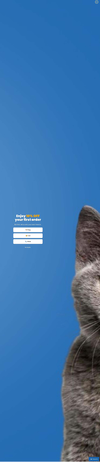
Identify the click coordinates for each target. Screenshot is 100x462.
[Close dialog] (96, 2)
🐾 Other (28, 241)
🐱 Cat (28, 236)
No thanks (28, 247)
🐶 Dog (27, 230)
